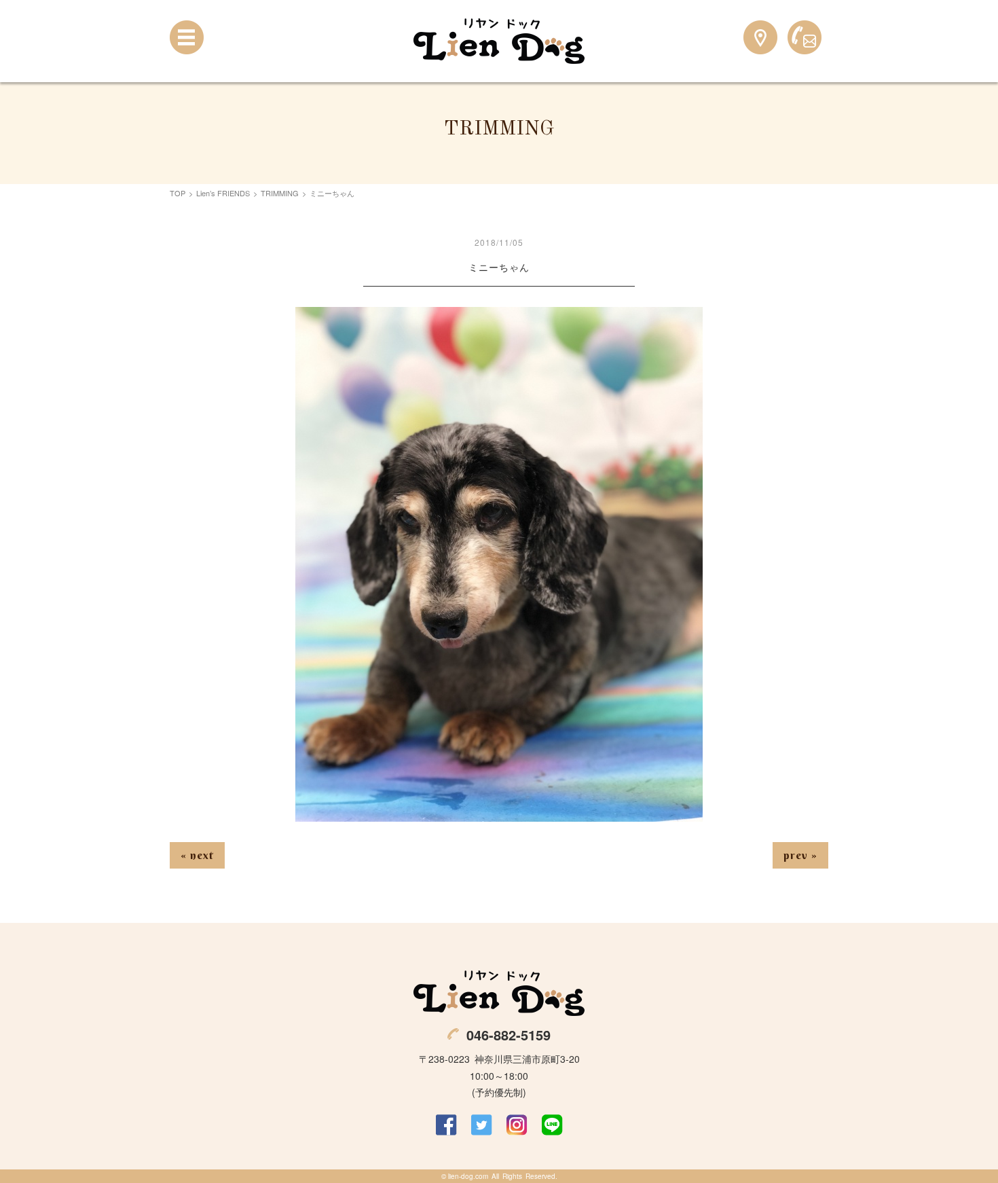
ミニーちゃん (499, 267)
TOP (177, 192)
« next (197, 855)
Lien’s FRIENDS (223, 192)
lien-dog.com (468, 1176)
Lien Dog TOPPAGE (499, 41)
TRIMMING (280, 192)
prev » (800, 855)
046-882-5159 (508, 1034)
